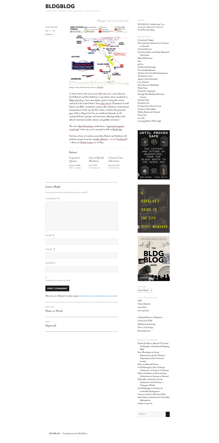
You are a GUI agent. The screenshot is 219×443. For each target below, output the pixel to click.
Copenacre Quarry (74, 159)
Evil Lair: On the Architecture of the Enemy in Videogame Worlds (151, 382)
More (152, 30)
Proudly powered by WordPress (75, 433)
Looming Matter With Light (149, 121)
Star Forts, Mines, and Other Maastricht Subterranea (153, 54)
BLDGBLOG (60, 6)
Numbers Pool (143, 100)
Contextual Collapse (146, 40)
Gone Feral (142, 307)
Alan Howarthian (85, 126)
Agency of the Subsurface (148, 79)
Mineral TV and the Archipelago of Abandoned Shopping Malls (154, 346)
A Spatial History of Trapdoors (150, 317)
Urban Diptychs (144, 304)
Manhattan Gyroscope (146, 324)
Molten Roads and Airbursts (149, 112)
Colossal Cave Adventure (115, 159)
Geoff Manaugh (51, 27)
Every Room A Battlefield (148, 85)
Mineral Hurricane (145, 58)
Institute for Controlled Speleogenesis (153, 73)
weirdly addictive (100, 139)
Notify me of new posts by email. (58, 280)
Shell (140, 301)
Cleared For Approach (146, 91)
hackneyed (121, 139)
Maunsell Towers (151, 364)
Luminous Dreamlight (147, 109)
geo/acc (140, 64)
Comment (52, 199)
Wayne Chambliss (145, 373)
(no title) (141, 118)
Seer (139, 61)
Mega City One (76, 100)
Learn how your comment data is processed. (98, 296)
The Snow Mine (159, 394)
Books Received (144, 331)
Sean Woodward (144, 352)
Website (50, 263)
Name (49, 235)
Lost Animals (143, 82)
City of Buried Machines (96, 159)
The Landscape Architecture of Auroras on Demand (153, 45)
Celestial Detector (145, 49)
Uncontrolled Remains (146, 70)
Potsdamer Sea (143, 103)
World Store (143, 88)
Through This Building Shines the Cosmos (151, 96)
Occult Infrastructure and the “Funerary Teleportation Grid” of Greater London (152, 357)
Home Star (142, 115)
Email (50, 249)
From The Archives (148, 297)
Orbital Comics (86, 143)
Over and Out (143, 311)
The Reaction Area (145, 76)
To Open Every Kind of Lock (149, 106)
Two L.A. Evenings (145, 327)
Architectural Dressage (147, 67)
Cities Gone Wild (145, 321)
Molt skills (142, 379)
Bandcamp (117, 130)
